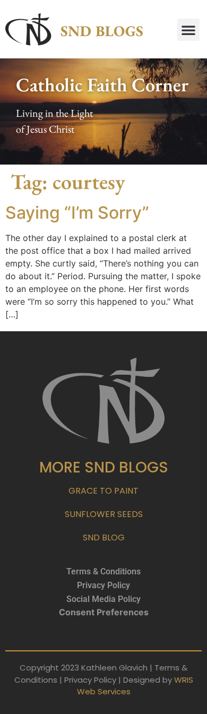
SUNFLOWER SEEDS (104, 514)
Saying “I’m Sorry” (77, 212)
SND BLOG (104, 537)
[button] (188, 30)
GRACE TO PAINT (103, 491)
